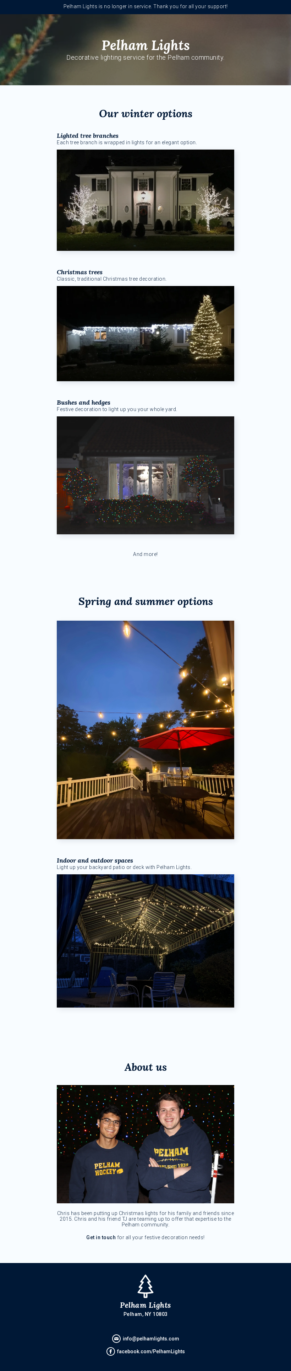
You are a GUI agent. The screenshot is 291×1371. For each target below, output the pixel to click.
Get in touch (101, 1237)
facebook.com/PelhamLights (151, 1351)
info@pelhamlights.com (151, 1339)
